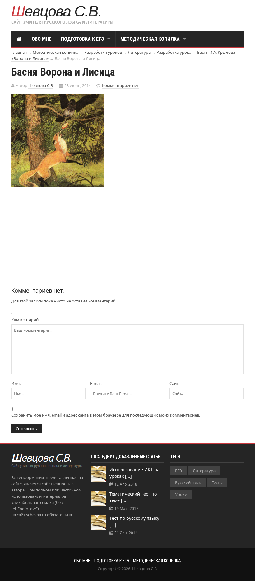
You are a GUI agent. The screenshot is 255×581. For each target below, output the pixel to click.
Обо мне (41, 39)
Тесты (217, 482)
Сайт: (174, 383)
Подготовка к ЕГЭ (82, 39)
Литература (139, 52)
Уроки (181, 494)
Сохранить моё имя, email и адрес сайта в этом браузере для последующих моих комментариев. (105, 415)
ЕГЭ (178, 470)
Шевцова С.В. (56, 11)
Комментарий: (25, 319)
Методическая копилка (150, 39)
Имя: (16, 383)
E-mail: (96, 383)
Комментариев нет (120, 85)
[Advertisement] (63, 233)
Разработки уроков (103, 52)
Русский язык (188, 482)
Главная (19, 52)
